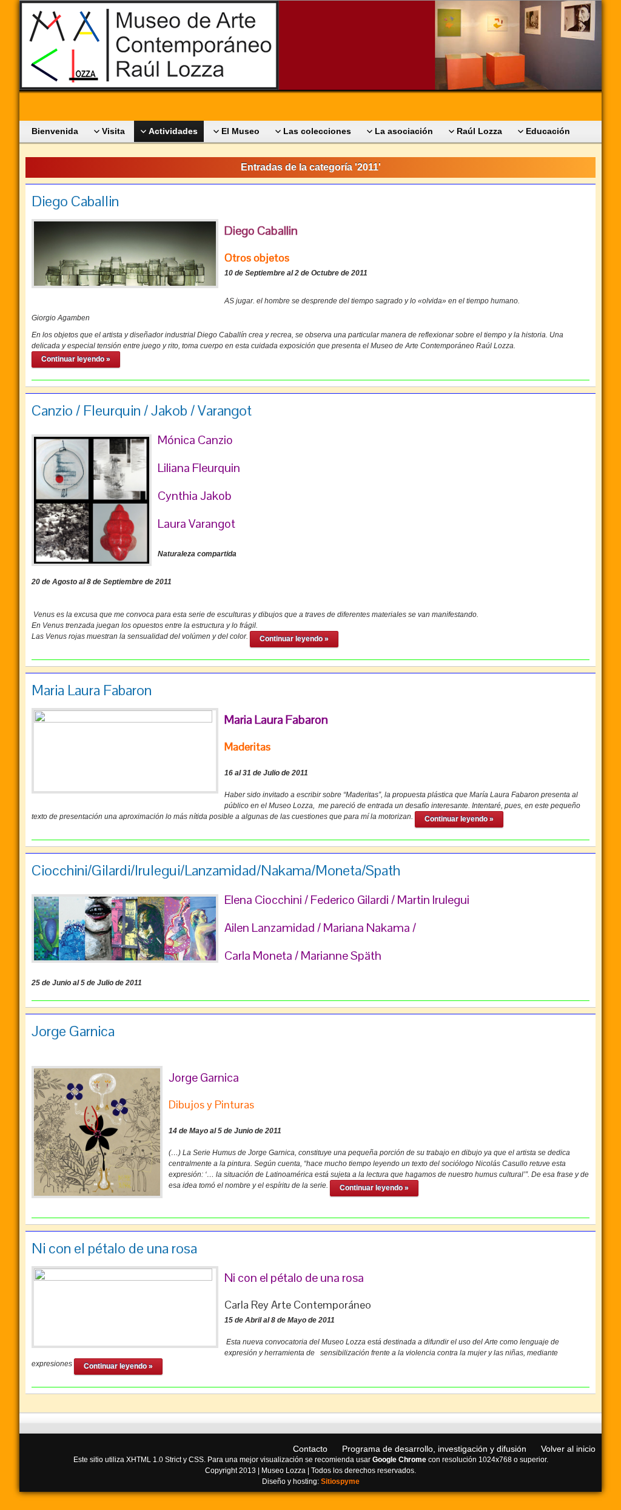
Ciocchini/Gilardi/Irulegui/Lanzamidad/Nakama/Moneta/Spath (216, 870)
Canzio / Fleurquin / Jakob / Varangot (142, 410)
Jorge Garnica (73, 1031)
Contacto (310, 1449)
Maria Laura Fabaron (92, 690)
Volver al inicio (568, 1449)
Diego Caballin (75, 201)
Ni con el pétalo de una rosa (114, 1248)
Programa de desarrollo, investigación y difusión (434, 1449)
